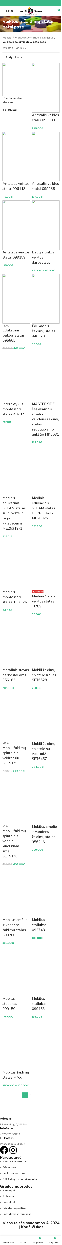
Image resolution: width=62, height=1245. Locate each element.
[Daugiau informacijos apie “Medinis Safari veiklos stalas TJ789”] (40, 588)
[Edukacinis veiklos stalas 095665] (16, 299)
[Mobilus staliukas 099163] (46, 971)
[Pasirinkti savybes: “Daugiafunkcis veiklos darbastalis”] (40, 244)
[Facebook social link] (23, 3)
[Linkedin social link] (35, 3)
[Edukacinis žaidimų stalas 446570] (46, 299)
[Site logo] (31, 11)
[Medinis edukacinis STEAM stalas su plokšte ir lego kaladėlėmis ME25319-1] (16, 471)
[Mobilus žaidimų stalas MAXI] (16, 1045)
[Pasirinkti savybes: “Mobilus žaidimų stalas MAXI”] (10, 1064)
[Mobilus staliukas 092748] (46, 892)
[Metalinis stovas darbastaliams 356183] (16, 643)
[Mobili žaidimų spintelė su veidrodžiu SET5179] (16, 716)
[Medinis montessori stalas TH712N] (16, 565)
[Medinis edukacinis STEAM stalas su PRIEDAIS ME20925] (46, 471)
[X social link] (27, 3)
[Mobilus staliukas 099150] (16, 971)
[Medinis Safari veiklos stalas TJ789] (46, 565)
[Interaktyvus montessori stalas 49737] (16, 377)
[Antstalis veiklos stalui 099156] (46, 156)
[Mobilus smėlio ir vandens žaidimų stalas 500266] (16, 892)
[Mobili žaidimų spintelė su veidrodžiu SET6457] (46, 716)
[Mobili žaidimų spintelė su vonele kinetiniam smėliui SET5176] (16, 799)
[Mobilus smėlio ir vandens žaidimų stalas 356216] (46, 799)
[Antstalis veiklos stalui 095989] (46, 88)
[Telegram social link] (39, 3)
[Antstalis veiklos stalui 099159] (16, 225)
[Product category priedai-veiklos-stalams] (31, 618)
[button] (40, 107)
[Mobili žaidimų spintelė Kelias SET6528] (46, 643)
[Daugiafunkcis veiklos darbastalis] (46, 225)
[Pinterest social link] (31, 3)
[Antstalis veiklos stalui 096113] (16, 156)
